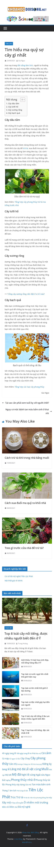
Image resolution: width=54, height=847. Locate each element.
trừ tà (25, 148)
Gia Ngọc (21, 61)
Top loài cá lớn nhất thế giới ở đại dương (34, 689)
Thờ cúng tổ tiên (22, 791)
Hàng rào (27, 764)
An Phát (32, 753)
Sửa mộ (28, 784)
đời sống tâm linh (25, 65)
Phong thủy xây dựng (15, 784)
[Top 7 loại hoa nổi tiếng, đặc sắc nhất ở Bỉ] (10, 733)
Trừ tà (19, 797)
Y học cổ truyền (17, 803)
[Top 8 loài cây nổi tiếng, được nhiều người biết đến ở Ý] (27, 611)
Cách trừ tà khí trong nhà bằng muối (27, 457)
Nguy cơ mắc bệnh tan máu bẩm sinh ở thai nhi (27, 411)
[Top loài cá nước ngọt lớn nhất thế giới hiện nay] (10, 677)
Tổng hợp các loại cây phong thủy (29, 387)
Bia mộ (38, 753)
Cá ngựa (12, 759)
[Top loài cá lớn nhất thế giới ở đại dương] (10, 691)
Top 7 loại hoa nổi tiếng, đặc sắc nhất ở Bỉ (35, 731)
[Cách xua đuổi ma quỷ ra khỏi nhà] (27, 474)
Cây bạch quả (14, 113)
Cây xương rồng (15, 110)
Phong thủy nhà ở (23, 780)
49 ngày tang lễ (9, 753)
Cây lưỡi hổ (13, 106)
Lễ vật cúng (33, 769)
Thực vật (9, 628)
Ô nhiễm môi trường (36, 802)
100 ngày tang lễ (22, 753)
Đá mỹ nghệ (24, 806)
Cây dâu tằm (13, 103)
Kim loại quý (37, 764)
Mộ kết (8, 774)
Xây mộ (6, 802)
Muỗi (45, 769)
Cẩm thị (13, 763)
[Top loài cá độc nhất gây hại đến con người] (10, 705)
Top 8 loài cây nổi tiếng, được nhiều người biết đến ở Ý (26, 635)
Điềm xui (13, 806)
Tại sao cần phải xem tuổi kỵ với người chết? (27, 402)
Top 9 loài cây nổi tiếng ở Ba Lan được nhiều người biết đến (35, 717)
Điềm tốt (5, 807)
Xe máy (49, 797)
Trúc (13, 797)
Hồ (32, 764)
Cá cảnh (46, 753)
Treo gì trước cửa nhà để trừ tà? (24, 548)
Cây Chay (25, 758)
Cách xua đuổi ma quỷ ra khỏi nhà (25, 503)
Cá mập (5, 758)
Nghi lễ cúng (28, 774)
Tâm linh (9, 44)
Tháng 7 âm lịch (9, 790)
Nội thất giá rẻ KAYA (13, 580)
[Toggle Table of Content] (21, 99)
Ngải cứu (40, 774)
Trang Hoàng (23, 643)
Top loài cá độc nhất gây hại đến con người (35, 703)
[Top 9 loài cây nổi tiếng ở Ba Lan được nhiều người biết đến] (10, 719)
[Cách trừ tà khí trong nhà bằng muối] (27, 429)
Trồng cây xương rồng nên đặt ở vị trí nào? (26, 294)
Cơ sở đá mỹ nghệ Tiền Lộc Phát (19, 576)
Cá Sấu (17, 759)
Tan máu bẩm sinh (41, 784)
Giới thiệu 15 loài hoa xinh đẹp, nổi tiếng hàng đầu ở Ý (35, 661)
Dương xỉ (20, 764)
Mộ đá (16, 774)
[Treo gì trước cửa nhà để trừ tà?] (27, 519)
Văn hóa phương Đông (38, 798)
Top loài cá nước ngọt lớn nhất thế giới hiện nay (34, 675)
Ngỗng (8, 780)
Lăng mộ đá (17, 769)
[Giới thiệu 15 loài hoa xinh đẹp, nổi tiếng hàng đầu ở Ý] (10, 663)
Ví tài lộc (27, 798)
